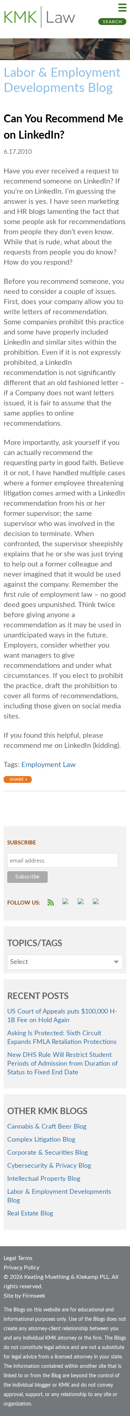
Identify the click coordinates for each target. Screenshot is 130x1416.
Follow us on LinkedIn (97, 902)
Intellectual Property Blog (43, 1179)
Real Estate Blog (30, 1213)
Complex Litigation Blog (41, 1140)
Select (19, 962)
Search (112, 22)
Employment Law (48, 764)
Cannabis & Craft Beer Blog (46, 1127)
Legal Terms (18, 1258)
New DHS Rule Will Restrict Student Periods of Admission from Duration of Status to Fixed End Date (62, 1064)
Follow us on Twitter (82, 902)
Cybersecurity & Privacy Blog (49, 1166)
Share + (18, 779)
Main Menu (122, 8)
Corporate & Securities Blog (47, 1153)
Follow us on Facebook (66, 902)
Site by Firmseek (24, 1296)
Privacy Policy (21, 1267)
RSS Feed (51, 902)
